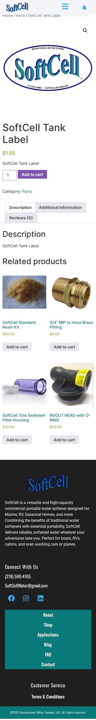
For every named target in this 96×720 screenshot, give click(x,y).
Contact (48, 664)
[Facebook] (11, 598)
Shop (48, 624)
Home (7, 15)
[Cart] (84, 7)
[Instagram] (26, 598)
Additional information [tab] (60, 207)
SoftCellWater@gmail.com (26, 585)
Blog (48, 644)
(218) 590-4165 (18, 576)
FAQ (48, 654)
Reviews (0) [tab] (21, 217)
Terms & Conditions (48, 696)
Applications (48, 634)
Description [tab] (20, 207)
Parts (20, 15)
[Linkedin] (40, 598)
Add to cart (32, 174)
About (48, 614)
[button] (85, 30)
